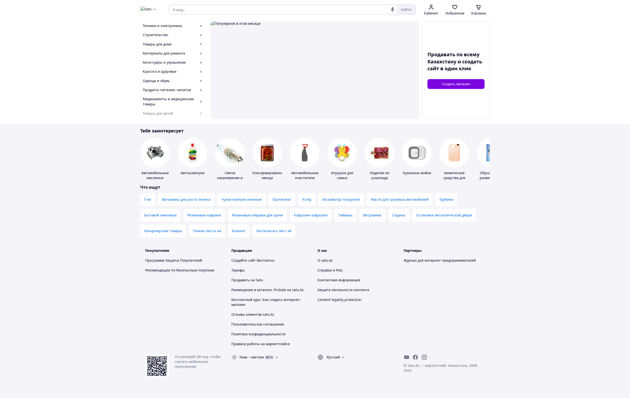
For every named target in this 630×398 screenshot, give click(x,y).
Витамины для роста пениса (186, 199)
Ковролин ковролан (311, 215)
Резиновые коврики (204, 215)
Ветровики (372, 215)
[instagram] (424, 357)
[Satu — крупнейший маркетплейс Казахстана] (151, 10)
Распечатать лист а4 (273, 230)
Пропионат (281, 199)
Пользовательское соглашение (257, 324)
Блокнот (239, 230)
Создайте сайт (243, 260)
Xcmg (306, 199)
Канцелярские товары (163, 230)
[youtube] (407, 357)
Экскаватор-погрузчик (341, 199)
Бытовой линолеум (160, 215)
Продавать (240, 280)
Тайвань (345, 215)
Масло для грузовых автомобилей (399, 199)
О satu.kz (325, 260)
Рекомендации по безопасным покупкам (179, 270)
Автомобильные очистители (304, 175)
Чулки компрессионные (241, 199)
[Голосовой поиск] (392, 9)
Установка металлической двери (444, 215)
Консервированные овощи (269, 175)
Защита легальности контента (343, 289)
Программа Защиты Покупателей (173, 260)
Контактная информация (338, 280)
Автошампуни (193, 173)
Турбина (446, 199)
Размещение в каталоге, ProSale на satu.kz (267, 289)
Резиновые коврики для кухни (257, 215)
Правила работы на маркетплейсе (260, 343)
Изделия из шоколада (379, 175)
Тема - (251, 357)
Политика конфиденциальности (258, 334)
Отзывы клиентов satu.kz (252, 314)
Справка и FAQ (330, 270)
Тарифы (238, 270)
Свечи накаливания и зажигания (230, 178)
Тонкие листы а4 (207, 230)
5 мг (147, 199)
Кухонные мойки (417, 173)
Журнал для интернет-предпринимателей (440, 260)
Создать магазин (456, 84)
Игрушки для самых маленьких (342, 178)
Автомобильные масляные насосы (155, 178)
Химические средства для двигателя (454, 178)
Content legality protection (339, 299)
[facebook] (415, 357)
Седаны (398, 215)
